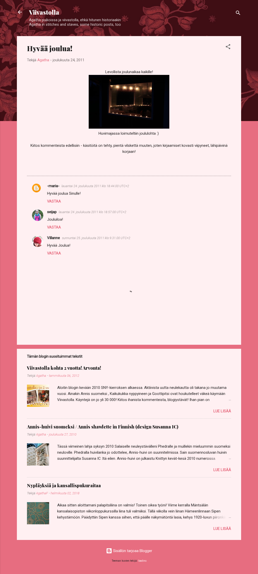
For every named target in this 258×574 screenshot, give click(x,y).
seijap (52, 212)
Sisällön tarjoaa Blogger (132, 551)
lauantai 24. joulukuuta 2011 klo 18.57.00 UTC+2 (92, 212)
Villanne (53, 238)
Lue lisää (222, 411)
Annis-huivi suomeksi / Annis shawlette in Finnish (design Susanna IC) (102, 427)
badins (142, 560)
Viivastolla (44, 12)
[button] (228, 47)
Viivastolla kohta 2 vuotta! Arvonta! (64, 368)
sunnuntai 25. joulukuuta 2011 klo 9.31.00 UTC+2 (96, 238)
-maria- (53, 186)
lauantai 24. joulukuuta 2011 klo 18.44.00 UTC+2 (95, 186)
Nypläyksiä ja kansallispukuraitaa (64, 485)
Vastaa (54, 201)
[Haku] (238, 13)
